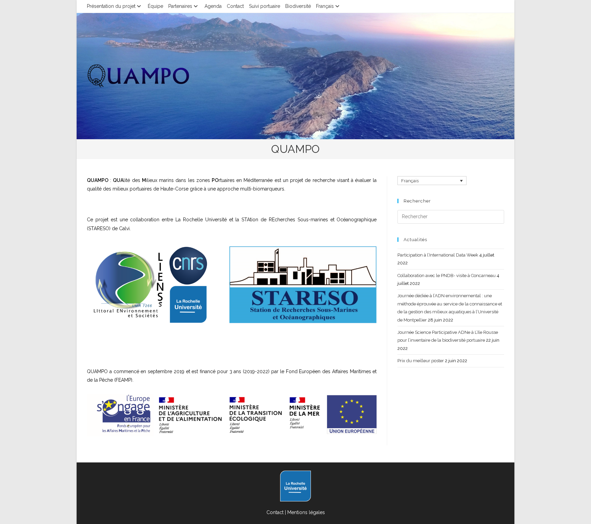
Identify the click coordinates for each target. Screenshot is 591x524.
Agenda (213, 6)
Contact (235, 6)
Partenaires (180, 6)
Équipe (155, 6)
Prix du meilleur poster (420, 360)
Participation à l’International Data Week (437, 255)
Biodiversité (298, 6)
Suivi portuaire (264, 6)
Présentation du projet (111, 6)
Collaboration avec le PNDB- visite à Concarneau (446, 275)
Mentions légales (306, 512)
